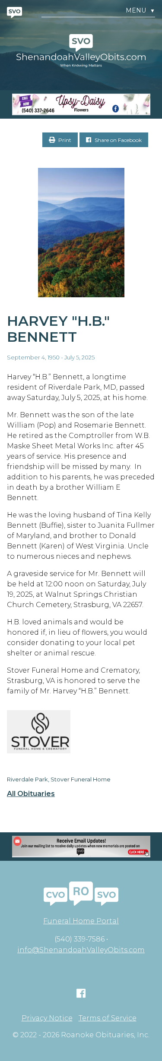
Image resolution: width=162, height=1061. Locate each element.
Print (64, 140)
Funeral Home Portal (81, 921)
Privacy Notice (47, 1018)
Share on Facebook (117, 140)
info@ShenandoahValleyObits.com (81, 950)
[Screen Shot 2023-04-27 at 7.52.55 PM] (81, 104)
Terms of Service (108, 1018)
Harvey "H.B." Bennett (58, 328)
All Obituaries (31, 794)
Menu (140, 10)
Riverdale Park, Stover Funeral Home (59, 779)
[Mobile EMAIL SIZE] (81, 846)
